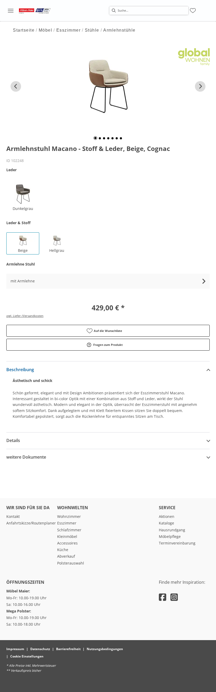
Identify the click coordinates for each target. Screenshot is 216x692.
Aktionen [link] (166, 516)
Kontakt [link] (13, 516)
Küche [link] (62, 549)
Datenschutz (40, 649)
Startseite (24, 30)
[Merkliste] (193, 10)
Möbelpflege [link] (170, 536)
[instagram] (174, 597)
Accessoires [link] (67, 543)
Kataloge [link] (166, 523)
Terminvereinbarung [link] (177, 543)
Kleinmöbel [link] (67, 536)
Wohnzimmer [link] (69, 516)
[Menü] (10, 10)
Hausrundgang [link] (172, 529)
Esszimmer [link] (66, 523)
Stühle (92, 30)
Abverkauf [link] (66, 556)
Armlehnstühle (119, 30)
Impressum (15, 649)
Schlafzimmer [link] (69, 529)
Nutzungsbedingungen (105, 649)
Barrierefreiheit (68, 649)
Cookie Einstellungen (26, 656)
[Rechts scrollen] (200, 86)
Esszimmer (68, 30)
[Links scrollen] (16, 86)
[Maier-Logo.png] (35, 10)
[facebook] (162, 597)
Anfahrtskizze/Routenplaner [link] (31, 523)
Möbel (45, 30)
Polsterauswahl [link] (70, 563)
